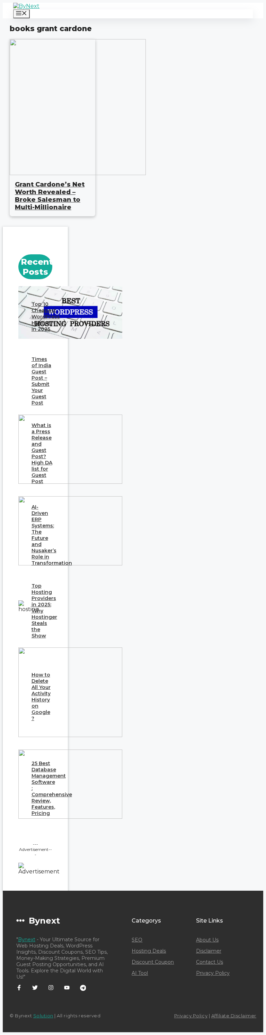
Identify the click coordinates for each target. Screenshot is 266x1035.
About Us (207, 940)
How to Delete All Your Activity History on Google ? (41, 696)
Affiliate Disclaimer (233, 1015)
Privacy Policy (213, 973)
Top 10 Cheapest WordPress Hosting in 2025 (46, 316)
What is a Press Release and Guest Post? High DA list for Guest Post (42, 453)
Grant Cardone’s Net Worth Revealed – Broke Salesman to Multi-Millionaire (50, 196)
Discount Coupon (153, 962)
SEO (137, 940)
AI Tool (140, 973)
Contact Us (209, 962)
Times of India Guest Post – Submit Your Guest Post (41, 381)
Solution (43, 1015)
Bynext (26, 939)
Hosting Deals (149, 951)
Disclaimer (208, 951)
